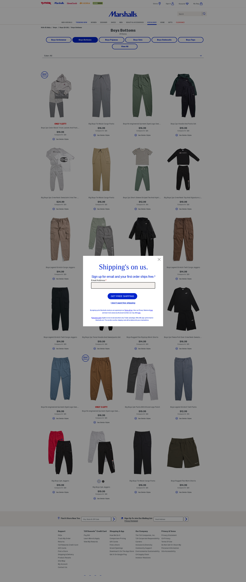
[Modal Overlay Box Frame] (123, 291)
